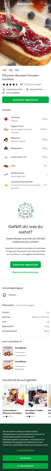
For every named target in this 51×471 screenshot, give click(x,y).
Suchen (45, 7)
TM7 (4, 70)
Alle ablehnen (25, 458)
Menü (5, 7)
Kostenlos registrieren (25, 99)
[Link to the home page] (25, 5)
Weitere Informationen (25, 272)
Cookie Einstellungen (25, 450)
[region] (25, 447)
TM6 (11, 70)
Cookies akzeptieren (25, 466)
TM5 (16, 70)
